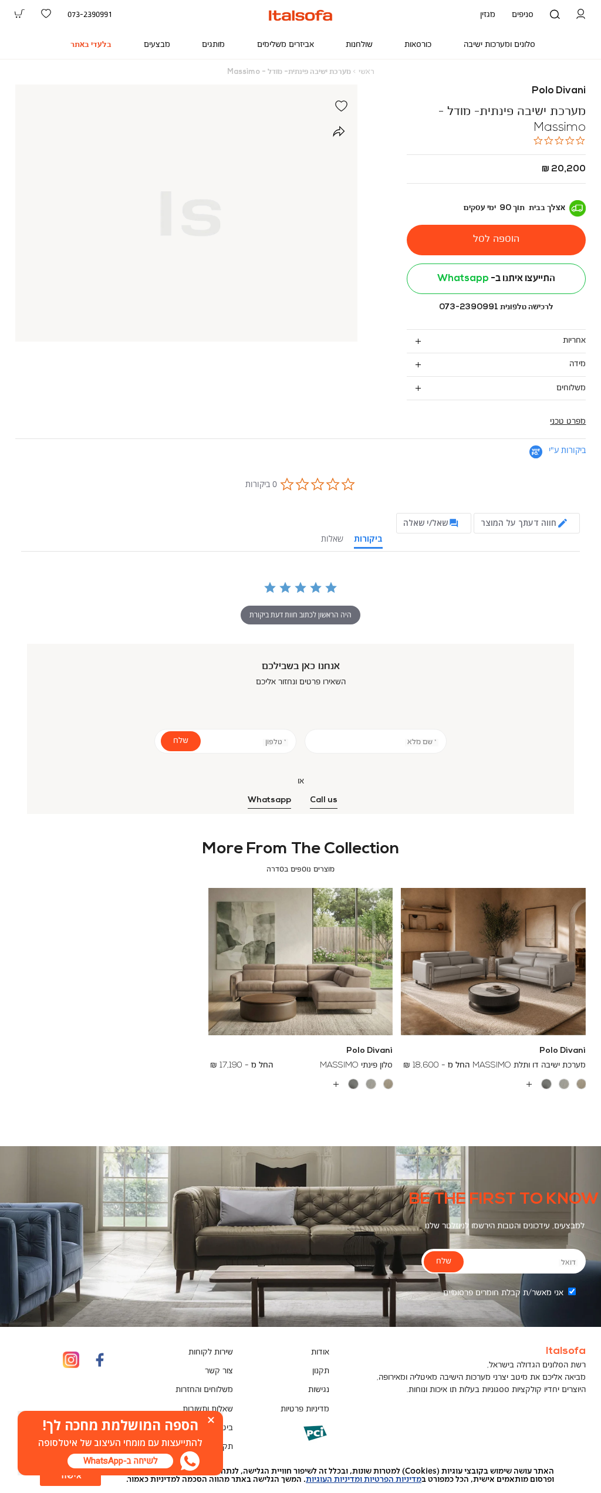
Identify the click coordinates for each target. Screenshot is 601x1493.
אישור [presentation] (70, 1476)
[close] (211, 1420)
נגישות (318, 1390)
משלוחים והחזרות (204, 1390)
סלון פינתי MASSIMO (356, 1065)
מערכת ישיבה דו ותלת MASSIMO (529, 1065)
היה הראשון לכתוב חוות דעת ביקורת (300, 615)
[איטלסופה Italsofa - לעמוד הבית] (301, 15)
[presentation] (120, 1461)
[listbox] (493, 1084)
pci (296, 1441)
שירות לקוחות (210, 1352)
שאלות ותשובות (208, 1409)
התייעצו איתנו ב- (496, 278)
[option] (581, 1084)
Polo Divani (559, 91)
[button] (581, 15)
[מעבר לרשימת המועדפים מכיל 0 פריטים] (46, 14)
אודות (320, 1352)
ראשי (366, 72)
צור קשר (219, 1371)
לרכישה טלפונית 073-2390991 (496, 307)
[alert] (300, 1475)
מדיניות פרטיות (305, 1409)
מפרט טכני (568, 421)
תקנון (320, 1371)
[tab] (496, 341)
